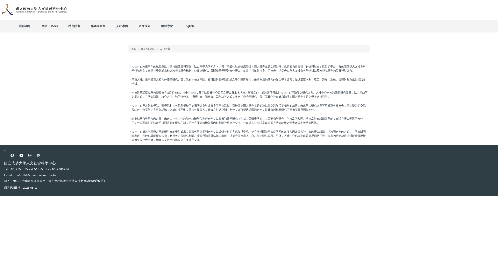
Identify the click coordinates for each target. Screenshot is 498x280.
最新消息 (25, 26)
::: (6, 26)
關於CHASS (148, 48)
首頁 (134, 48)
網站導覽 (167, 26)
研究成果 (144, 26)
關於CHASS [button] (50, 26)
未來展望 (165, 48)
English (189, 26)
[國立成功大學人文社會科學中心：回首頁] (34, 9)
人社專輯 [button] (122, 26)
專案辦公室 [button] (98, 26)
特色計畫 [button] (74, 26)
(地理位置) (98, 180)
